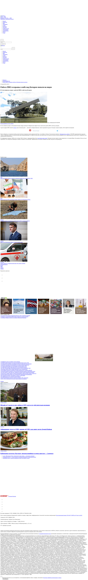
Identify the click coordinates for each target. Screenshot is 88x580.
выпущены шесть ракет (42, 138)
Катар (1, 265)
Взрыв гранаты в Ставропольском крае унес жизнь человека (12, 263)
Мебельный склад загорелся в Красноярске (10, 376)
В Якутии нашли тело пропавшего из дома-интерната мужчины (14, 364)
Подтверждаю (5, 578)
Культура (2, 426)
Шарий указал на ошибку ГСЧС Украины (10, 361)
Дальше (2, 381)
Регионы (2, 262)
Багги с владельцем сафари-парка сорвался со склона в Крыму (14, 316)
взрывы (2, 268)
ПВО (1, 266)
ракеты (1, 267)
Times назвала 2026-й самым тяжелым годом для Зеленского (13, 369)
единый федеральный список (45, 533)
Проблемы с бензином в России (7, 19)
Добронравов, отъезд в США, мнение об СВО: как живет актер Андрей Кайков (26, 429)
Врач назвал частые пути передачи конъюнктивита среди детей (14, 362)
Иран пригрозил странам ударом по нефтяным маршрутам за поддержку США (16, 178)
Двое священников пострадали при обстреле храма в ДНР (13, 365)
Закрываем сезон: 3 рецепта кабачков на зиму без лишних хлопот (16, 458)
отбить (15, 127)
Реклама (14, 496)
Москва (2, 219)
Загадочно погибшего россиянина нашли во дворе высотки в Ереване (16, 363)
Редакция (10, 496)
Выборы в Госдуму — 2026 (6, 18)
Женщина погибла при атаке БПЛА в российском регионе (13, 367)
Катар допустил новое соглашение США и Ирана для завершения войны (15, 199)
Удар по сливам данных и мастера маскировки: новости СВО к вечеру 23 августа (18, 373)
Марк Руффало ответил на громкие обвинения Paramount (13, 317)
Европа (1, 241)
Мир (1, 177)
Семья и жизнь (3, 402)
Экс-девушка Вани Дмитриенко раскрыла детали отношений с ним (15, 368)
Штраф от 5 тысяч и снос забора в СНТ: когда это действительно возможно (25, 405)
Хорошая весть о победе (65, 134)
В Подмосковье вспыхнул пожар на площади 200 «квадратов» (14, 377)
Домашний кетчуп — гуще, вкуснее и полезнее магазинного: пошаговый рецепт (19, 457)
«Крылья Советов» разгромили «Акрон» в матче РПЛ (12, 375)
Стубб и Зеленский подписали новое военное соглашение (13, 378)
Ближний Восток (3, 264)
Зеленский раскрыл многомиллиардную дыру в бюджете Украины (15, 315)
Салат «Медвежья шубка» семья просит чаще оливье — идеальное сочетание (18, 455)
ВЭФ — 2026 (3, 16)
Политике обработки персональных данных (52, 577)
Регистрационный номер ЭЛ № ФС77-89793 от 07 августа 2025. (69, 515)
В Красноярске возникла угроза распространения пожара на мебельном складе (17, 371)
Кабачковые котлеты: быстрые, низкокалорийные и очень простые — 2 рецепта (26, 453)
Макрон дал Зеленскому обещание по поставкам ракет (11, 242)
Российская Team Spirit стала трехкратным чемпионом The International (16, 374)
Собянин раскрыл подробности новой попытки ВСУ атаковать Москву (15, 220)
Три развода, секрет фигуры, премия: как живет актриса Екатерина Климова (17, 372)
